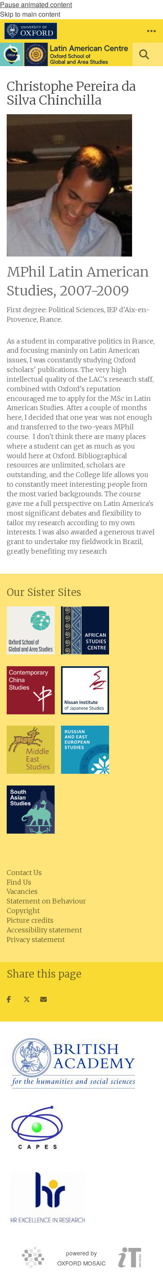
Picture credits (30, 920)
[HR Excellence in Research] (48, 1197)
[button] (151, 31)
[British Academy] (73, 1063)
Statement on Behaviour (46, 901)
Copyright (23, 910)
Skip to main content (30, 14)
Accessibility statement (44, 930)
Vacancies (22, 891)
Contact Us (24, 872)
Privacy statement (36, 939)
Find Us (19, 882)
